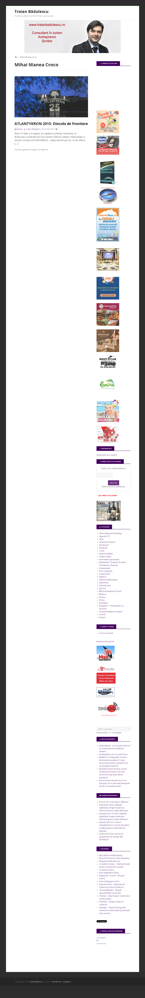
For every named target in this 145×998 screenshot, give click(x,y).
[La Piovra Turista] (106, 683)
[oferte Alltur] (108, 442)
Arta (101, 539)
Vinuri (102, 617)
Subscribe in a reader (107, 455)
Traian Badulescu (101, 937)
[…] (16, 143)
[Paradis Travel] (108, 421)
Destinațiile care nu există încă (113, 754)
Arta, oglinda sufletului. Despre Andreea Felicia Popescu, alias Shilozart (113, 808)
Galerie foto (104, 574)
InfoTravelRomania (108, 580)
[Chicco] (108, 154)
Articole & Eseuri (107, 542)
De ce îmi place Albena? (117, 802)
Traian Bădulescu (31, 11)
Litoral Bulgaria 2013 (109, 881)
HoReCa (102, 577)
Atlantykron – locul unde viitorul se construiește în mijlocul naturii (114, 749)
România (103, 603)
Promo (102, 597)
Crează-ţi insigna (101, 943)
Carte (101, 551)
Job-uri (102, 588)
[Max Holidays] (106, 660)
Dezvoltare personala (109, 559)
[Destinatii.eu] (108, 203)
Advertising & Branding (110, 533)
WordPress (56, 981)
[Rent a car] (108, 369)
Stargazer (67, 981)
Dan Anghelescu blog (109, 873)
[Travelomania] (109, 717)
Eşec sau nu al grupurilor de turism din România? (111, 837)
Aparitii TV (104, 536)
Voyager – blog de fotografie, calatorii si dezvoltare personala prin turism (114, 910)
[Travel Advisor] (106, 697)
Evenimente (104, 568)
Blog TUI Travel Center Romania (114, 858)
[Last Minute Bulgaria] (107, 497)
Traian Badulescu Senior (111, 611)
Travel (102, 614)
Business (103, 548)
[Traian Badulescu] (97, 940)
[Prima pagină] (15, 57)
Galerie (20, 129)
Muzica (102, 594)
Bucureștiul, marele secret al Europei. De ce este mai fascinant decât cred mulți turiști (114, 783)
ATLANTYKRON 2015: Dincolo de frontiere (51, 123)
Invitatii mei (105, 585)
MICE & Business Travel (110, 591)
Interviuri (104, 583)
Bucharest (104, 545)
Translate (116, 733)
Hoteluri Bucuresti (105, 641)
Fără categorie (105, 571)
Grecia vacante (106, 633)
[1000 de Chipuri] (109, 520)
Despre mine (105, 556)
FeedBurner (119, 486)
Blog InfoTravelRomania (110, 855)
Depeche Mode (106, 554)
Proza (102, 600)
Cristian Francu (106, 870)
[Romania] (108, 395)
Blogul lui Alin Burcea (109, 861)
